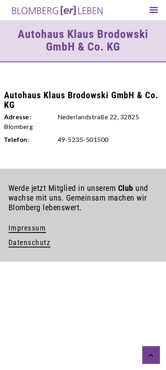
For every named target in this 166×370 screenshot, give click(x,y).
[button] (14, 355)
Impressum (27, 228)
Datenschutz (29, 242)
